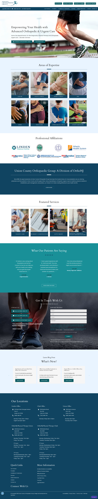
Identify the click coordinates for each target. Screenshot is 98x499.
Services (12, 475)
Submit (69, 336)
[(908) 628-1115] (16, 9)
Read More (20, 380)
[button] (58, 3)
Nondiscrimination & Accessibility (44, 469)
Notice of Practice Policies (43, 471)
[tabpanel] (23, 268)
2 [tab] (46, 281)
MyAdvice (13, 495)
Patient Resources (15, 477)
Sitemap (85, 493)
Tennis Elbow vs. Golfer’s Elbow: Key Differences (24, 369)
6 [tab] (53, 281)
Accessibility (65, 493)
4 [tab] (49, 281)
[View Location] (13, 409)
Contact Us (13, 482)
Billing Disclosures (41, 473)
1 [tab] (44, 281)
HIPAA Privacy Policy (41, 475)
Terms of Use (79, 493)
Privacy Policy (67, 332)
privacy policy (59, 330)
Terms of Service (72, 332)
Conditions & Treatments (16, 473)
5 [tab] (51, 281)
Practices (39, 480)
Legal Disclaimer (40, 482)
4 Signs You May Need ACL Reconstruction (46, 369)
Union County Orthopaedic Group (40, 179)
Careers (12, 480)
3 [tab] (48, 281)
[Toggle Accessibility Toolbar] (2, 493)
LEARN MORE (20, 85)
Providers (13, 471)
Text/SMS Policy (40, 478)
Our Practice (13, 468)
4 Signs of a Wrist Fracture (70, 369)
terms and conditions (69, 330)
